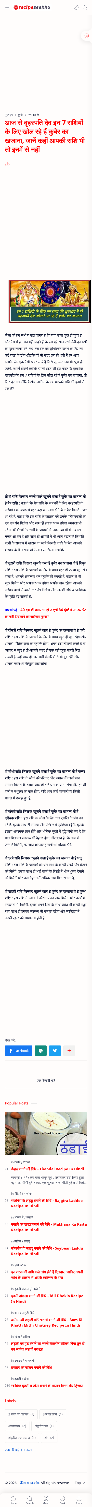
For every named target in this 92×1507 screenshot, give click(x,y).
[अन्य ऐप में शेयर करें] (69, 1050)
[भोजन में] (20, 1217)
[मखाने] (29, 1217)
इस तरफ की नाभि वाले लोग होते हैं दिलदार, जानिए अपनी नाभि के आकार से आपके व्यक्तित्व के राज (47, 1274)
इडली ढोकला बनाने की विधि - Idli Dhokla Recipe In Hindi (47, 1298)
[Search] (84, 7)
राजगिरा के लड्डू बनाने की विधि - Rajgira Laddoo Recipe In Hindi (47, 1203)
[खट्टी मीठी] (28, 1313)
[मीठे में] (18, 1193)
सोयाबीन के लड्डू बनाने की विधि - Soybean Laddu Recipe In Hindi (47, 1251)
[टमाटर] (19, 1360)
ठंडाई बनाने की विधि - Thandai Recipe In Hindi (47, 1168)
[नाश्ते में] (36, 1289)
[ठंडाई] (18, 1162)
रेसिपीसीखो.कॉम (29, 1482)
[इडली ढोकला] (23, 1289)
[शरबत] (26, 1162)
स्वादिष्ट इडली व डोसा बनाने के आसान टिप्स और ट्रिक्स (47, 1385)
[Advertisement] (46, 66)
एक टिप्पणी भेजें (46, 1080)
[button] (76, 7)
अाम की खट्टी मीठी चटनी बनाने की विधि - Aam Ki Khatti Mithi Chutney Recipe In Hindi (46, 1322)
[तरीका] (26, 1336)
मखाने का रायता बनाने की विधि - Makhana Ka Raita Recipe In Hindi (49, 1227)
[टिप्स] (18, 1336)
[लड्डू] (27, 1241)
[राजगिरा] (28, 1193)
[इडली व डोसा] (21, 1378)
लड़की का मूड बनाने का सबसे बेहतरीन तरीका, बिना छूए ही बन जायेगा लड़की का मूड (47, 1346)
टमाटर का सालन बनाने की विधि (31, 1367)
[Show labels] (19, 1449)
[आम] (17, 1313)
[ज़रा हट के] (20, 1265)
